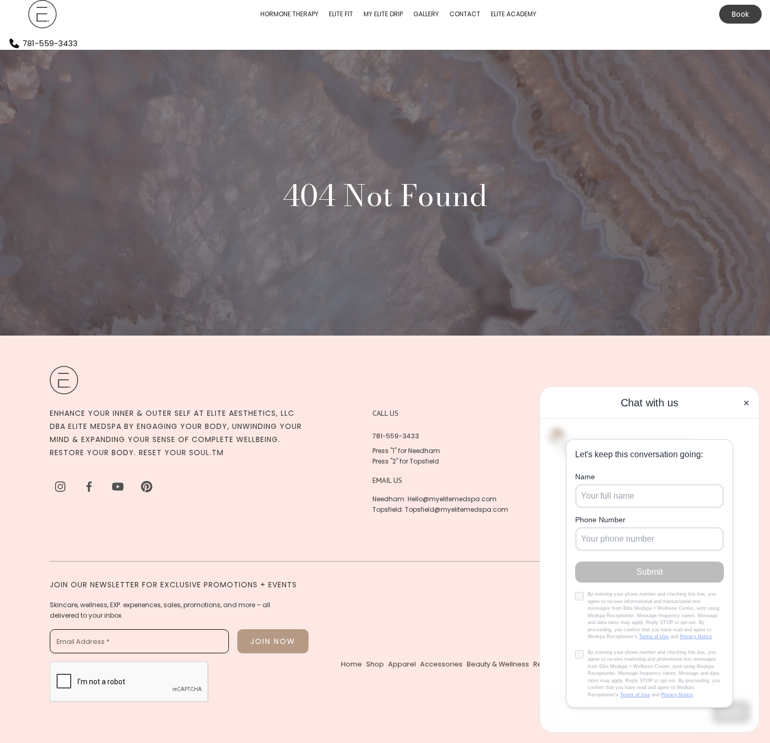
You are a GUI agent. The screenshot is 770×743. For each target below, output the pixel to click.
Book (740, 14)
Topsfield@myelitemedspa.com (456, 509)
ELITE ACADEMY (513, 13)
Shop (375, 664)
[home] (42, 14)
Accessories (441, 664)
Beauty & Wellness (498, 664)
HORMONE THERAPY (289, 13)
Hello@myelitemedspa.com (452, 498)
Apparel (402, 664)
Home (351, 664)
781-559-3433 (395, 436)
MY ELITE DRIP (383, 13)
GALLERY (426, 13)
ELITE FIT (341, 13)
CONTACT (464, 13)
